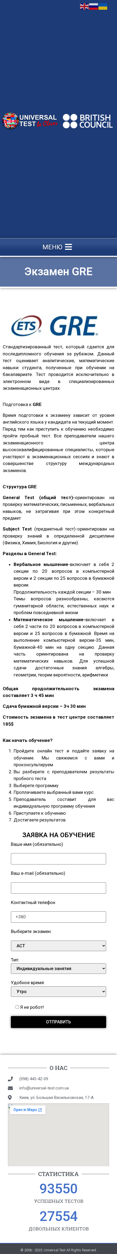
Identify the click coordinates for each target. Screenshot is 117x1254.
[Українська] (103, 6)
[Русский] (93, 6)
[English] (84, 6)
